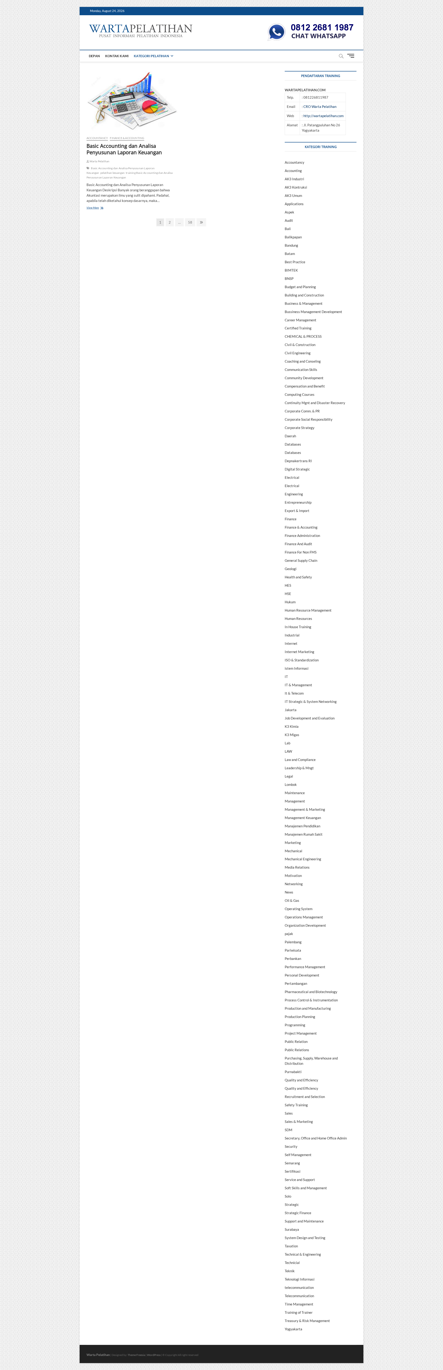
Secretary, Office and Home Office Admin (316, 1138)
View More (100, 208)
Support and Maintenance (304, 1221)
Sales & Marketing (299, 1121)
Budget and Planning (300, 287)
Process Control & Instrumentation (311, 1000)
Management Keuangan (303, 818)
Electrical (292, 477)
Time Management (299, 1304)
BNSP (289, 278)
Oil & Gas (292, 900)
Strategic (292, 1204)
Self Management (298, 1155)
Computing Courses (299, 394)
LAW (288, 751)
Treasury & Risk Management (307, 1321)
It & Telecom (294, 693)
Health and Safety (298, 577)
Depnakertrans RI (298, 461)
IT (286, 677)
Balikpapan (293, 237)
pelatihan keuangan (112, 173)
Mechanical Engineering (303, 859)
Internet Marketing (299, 652)
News (289, 892)
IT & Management (298, 685)
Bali (288, 229)
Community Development (304, 378)
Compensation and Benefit (305, 386)
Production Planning (300, 1017)
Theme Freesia (136, 1355)
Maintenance (295, 793)
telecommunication (299, 1287)
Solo (288, 1196)
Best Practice (295, 262)
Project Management (301, 1033)
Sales (289, 1113)
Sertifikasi (292, 1171)
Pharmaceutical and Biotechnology (311, 992)
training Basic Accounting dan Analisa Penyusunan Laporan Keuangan (130, 175)
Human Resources (298, 618)
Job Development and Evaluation (310, 718)
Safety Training (296, 1105)
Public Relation (296, 1041)
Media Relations (297, 867)
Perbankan (293, 958)
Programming (295, 1025)
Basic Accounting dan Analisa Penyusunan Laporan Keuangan (124, 149)
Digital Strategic (297, 469)
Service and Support (300, 1180)
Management (295, 801)
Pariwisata (293, 950)
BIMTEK (291, 270)
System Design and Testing (305, 1238)
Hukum (290, 602)
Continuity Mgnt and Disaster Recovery (315, 403)
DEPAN (94, 56)
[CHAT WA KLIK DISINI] (310, 25)
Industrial (292, 635)
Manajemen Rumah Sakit (304, 834)
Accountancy (97, 138)
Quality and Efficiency (301, 1080)
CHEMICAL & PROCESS (303, 336)
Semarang (292, 1163)
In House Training (298, 627)
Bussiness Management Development (313, 312)
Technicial (292, 1263)
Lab (287, 743)
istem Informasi (296, 668)
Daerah (290, 436)
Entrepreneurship (298, 502)
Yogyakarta (293, 1329)
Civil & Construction (300, 345)
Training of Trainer (299, 1312)
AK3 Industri (294, 179)
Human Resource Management (308, 610)
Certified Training (298, 328)
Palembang (293, 942)
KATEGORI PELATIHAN (151, 56)
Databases (293, 444)
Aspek (289, 212)
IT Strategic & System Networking (311, 701)
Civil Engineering (298, 353)
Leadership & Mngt (299, 768)
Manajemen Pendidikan (302, 826)
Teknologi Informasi (299, 1279)
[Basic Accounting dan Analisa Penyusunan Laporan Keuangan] (132, 101)
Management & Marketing (305, 809)
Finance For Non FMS (301, 552)
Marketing (293, 842)
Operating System (298, 909)
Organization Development (305, 925)
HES (288, 585)
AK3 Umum (293, 195)
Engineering (294, 494)
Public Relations (297, 1050)
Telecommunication (299, 1296)
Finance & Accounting (127, 138)
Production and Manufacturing (308, 1008)
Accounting (293, 171)
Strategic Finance (298, 1213)
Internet (291, 643)
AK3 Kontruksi (296, 187)
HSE (288, 594)
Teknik (290, 1271)
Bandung (291, 245)
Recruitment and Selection (305, 1097)
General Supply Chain (301, 560)
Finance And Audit (298, 544)
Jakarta (290, 710)
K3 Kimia (292, 726)
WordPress (154, 1355)
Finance (290, 519)
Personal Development (302, 975)
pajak (289, 934)
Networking (294, 884)
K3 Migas (292, 735)
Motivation (293, 875)
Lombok (291, 784)
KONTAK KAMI (117, 56)
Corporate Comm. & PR (302, 411)
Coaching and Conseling (303, 361)
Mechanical (293, 851)
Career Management (300, 320)
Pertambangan (296, 983)
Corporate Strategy (299, 428)
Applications (294, 204)
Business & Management (304, 303)
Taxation (291, 1246)
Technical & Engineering (303, 1254)
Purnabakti (293, 1072)
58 (191, 222)
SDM (288, 1130)
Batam (290, 254)
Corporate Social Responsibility (308, 419)
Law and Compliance (300, 759)
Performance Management (305, 967)
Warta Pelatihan (99, 161)
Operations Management (304, 917)
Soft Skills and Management (306, 1188)
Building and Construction (304, 295)
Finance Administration (302, 535)
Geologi (290, 569)
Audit (289, 220)
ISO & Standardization (302, 660)
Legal (289, 776)
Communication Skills (301, 369)
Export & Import (297, 511)
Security (291, 1146)
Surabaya (292, 1229)
